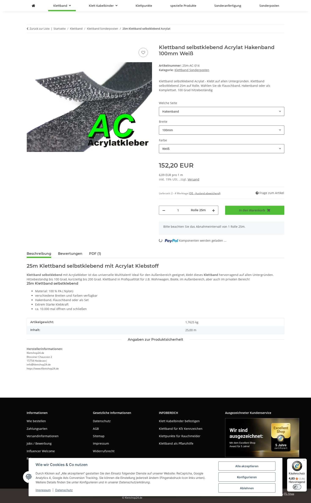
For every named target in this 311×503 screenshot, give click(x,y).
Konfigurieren (247, 477)
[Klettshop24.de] (33, 5)
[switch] (297, 486)
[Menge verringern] (163, 210)
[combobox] (221, 111)
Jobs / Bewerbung (39, 443)
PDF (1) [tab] (95, 254)
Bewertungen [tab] (70, 254)
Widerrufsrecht (103, 451)
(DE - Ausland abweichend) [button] (204, 193)
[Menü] (304, 461)
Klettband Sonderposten (192, 70)
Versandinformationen (43, 436)
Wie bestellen (36, 421)
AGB (96, 429)
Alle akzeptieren (247, 466)
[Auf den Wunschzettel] (143, 52)
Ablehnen (247, 488)
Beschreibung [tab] (39, 254)
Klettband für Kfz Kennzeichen (180, 429)
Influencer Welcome (41, 451)
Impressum (43, 490)
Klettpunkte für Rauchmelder (179, 436)
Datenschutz (64, 490)
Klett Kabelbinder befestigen (179, 421)
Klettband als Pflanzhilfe (176, 443)
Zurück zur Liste (40, 28)
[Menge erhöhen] (213, 210)
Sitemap (99, 436)
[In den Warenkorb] (30, 42)
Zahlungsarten (37, 429)
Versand (193, 179)
